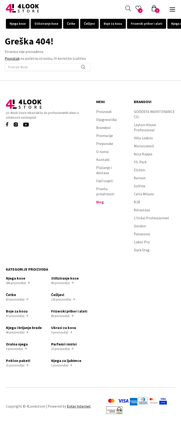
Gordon (140, 226)
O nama (102, 151)
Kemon (140, 178)
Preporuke (104, 143)
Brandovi (103, 127)
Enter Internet (79, 406)
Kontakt (103, 159)
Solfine (139, 186)
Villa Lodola (143, 138)
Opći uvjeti (104, 180)
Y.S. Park (140, 162)
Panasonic (142, 234)
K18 (137, 202)
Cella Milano (144, 194)
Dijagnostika (106, 119)
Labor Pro (142, 242)
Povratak (12, 58)
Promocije (104, 135)
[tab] (17, 24)
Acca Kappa (143, 154)
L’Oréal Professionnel (151, 218)
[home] (22, 8)
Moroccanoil (144, 146)
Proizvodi (103, 111)
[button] (172, 8)
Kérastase (142, 210)
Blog (100, 202)
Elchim (139, 170)
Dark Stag (142, 250)
